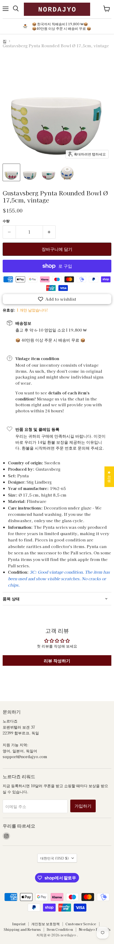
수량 (6, 221)
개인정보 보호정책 (45, 923)
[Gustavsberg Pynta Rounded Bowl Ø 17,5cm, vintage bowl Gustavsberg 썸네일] (11, 172)
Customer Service (80, 923)
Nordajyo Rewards (95, 929)
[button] (57, 299)
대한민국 (54, 858)
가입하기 (82, 806)
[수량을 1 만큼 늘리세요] (49, 232)
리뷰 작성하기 (57, 660)
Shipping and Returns (22, 929)
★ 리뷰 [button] (109, 477)
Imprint (18, 923)
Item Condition (60, 929)
